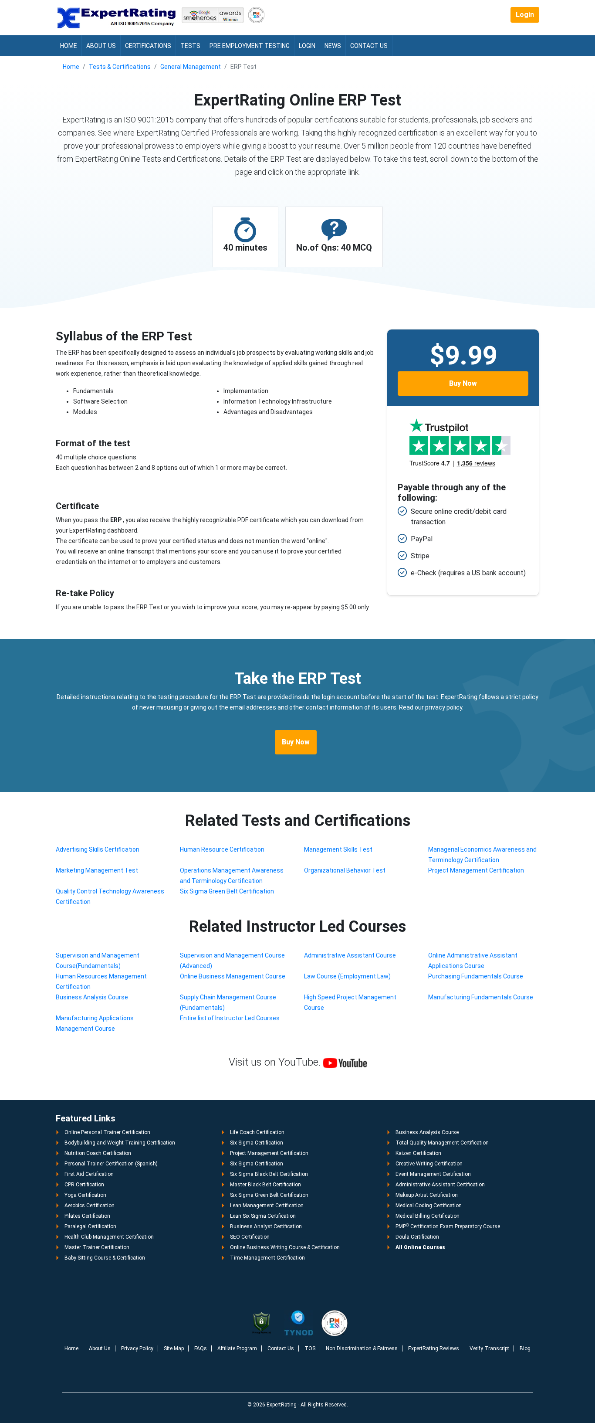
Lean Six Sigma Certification (263, 1216)
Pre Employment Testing (250, 45)
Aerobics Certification (89, 1205)
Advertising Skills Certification (97, 849)
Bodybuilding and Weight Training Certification (119, 1143)
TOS (309, 1348)
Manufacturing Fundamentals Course (480, 997)
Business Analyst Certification (266, 1226)
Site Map (174, 1348)
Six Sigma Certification (256, 1143)
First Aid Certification (89, 1174)
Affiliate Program (237, 1348)
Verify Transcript (489, 1348)
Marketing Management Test (97, 870)
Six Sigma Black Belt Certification (269, 1174)
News (333, 45)
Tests (190, 45)
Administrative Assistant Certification (440, 1185)
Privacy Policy (137, 1348)
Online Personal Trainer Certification (107, 1132)
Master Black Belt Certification (265, 1185)
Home (68, 45)
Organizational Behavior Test (344, 870)
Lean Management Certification (267, 1205)
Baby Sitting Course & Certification (104, 1258)
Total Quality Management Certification (442, 1143)
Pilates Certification (87, 1216)
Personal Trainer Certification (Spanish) (111, 1164)
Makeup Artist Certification (427, 1195)
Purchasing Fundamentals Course (475, 976)
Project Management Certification (476, 870)
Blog (525, 1348)
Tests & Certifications (120, 66)
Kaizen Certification (418, 1153)
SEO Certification (250, 1237)
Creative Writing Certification (429, 1164)
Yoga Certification (85, 1195)
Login (525, 14)
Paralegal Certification (90, 1226)
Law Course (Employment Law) (347, 976)
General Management (190, 66)
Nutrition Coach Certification (97, 1153)
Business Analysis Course (92, 997)
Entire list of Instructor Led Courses (230, 1018)
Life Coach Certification (257, 1132)
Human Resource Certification (222, 849)
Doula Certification (417, 1237)
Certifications (148, 45)
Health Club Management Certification (109, 1237)
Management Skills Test (338, 849)
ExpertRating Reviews (434, 1348)
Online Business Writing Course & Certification (285, 1247)
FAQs (200, 1348)
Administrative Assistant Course (350, 955)
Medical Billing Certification (428, 1216)
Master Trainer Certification (96, 1247)
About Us (101, 45)
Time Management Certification (267, 1258)
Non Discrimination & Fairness (362, 1348)
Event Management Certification (433, 1174)
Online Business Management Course (232, 976)
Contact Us (369, 45)
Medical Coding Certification (429, 1205)
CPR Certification (84, 1185)
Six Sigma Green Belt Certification (227, 891)
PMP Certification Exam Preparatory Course (448, 1226)
